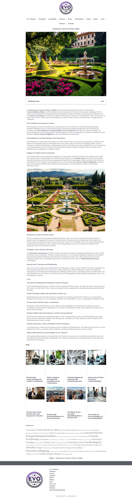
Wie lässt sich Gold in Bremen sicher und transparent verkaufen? (34, 414)
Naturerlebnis (30, 445)
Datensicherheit (95, 430)
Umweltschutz (100, 451)
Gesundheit (52, 19)
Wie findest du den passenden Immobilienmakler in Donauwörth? (74, 414)
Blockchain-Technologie (83, 430)
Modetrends (49, 442)
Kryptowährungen (86, 439)
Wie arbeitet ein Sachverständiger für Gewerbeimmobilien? (95, 416)
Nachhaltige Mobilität (61, 442)
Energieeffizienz (93, 432)
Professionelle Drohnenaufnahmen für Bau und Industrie (55, 416)
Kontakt (71, 23)
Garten (51, 473)
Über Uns (52, 484)
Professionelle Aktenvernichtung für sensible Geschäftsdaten (34, 379)
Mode (70, 19)
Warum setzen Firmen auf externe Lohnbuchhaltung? (96, 379)
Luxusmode (40, 442)
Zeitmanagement (66, 454)
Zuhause (62, 23)
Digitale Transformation (41, 433)
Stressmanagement (54, 451)
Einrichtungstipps (69, 433)
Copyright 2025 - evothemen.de (66, 496)
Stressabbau (77, 448)
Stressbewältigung (37, 450)
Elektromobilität (79, 433)
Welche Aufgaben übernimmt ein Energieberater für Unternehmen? (53, 380)
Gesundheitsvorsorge (63, 439)
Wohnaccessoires (32, 454)
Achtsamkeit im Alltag (48, 430)
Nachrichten (79, 19)
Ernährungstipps (74, 436)
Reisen (95, 19)
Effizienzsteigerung (57, 433)
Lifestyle (62, 19)
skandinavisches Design (62, 448)
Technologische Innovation (67, 451)
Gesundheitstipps (53, 439)
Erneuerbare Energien (62, 436)
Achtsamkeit (31, 430)
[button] (101, 101)
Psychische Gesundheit (67, 445)
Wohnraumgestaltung (49, 453)
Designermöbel (30, 433)
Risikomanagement (94, 445)
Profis (88, 19)
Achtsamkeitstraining (68, 430)
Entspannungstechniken (41, 436)
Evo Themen (31, 19)
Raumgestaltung (80, 445)
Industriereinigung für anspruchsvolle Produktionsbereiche (75, 379)
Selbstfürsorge (34, 447)
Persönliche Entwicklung (40, 445)
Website (52, 488)
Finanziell (42, 19)
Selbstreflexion (46, 448)
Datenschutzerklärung (57, 490)
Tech (102, 19)
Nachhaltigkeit (93, 442)
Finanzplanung (83, 436)
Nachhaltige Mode (75, 442)
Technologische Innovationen (85, 451)
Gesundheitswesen (74, 439)
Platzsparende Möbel (54, 445)
